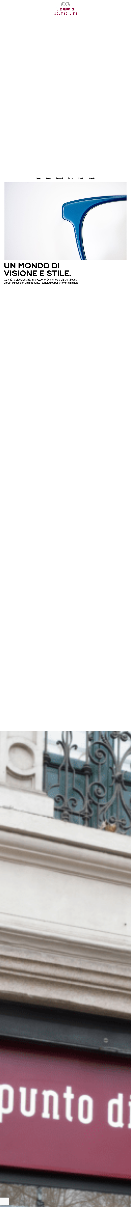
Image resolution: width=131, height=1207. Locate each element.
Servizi (70, 178)
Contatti (92, 178)
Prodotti (59, 178)
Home (38, 178)
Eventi (80, 178)
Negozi (48, 178)
